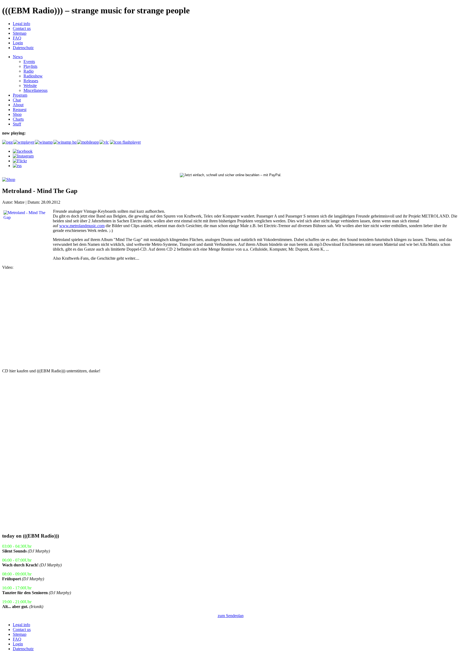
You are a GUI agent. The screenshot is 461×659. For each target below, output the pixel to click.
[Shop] (8, 179)
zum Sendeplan (231, 615)
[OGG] (7, 142)
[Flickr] (20, 161)
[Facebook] (23, 151)
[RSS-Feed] (17, 165)
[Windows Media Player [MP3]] (23, 142)
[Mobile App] (87, 142)
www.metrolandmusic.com (82, 225)
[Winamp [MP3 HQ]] (64, 142)
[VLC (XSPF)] (104, 142)
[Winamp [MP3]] (43, 142)
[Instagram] (23, 156)
